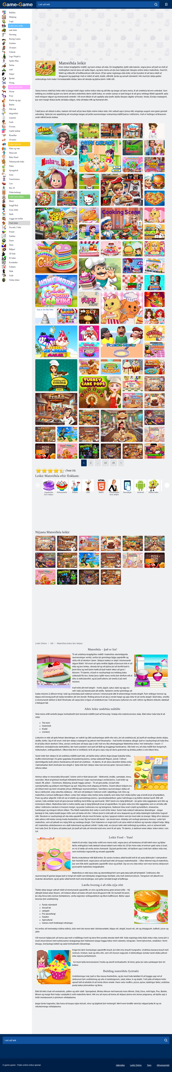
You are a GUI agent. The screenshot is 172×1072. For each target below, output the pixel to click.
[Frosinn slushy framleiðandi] (67, 316)
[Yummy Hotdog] (111, 366)
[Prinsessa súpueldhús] (154, 248)
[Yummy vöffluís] (89, 366)
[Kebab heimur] (56, 409)
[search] (156, 4)
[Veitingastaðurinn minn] (122, 426)
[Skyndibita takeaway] (89, 181)
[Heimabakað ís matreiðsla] (56, 291)
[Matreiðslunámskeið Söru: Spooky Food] (154, 417)
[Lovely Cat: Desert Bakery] (154, 434)
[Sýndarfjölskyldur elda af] (56, 224)
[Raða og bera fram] (133, 451)
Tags (149, 1065)
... (98, 463)
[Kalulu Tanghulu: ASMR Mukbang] (133, 164)
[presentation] (37, 485)
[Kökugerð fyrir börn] (154, 400)
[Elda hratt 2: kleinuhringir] (154, 164)
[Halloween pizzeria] (89, 316)
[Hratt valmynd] (133, 248)
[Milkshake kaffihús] (133, 383)
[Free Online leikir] (18, 4)
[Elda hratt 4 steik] (122, 190)
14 (105, 463)
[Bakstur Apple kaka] (89, 232)
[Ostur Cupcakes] (100, 156)
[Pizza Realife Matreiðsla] (45, 198)
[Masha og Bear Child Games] (56, 173)
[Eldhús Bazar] (133, 130)
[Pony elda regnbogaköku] (56, 257)
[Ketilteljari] (111, 451)
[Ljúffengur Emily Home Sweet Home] (89, 130)
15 (113, 463)
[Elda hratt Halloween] (133, 147)
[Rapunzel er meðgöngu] (154, 147)
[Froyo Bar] (154, 130)
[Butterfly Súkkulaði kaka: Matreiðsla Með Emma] (56, 375)
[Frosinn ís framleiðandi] (56, 342)
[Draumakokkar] (56, 139)
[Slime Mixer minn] (89, 299)
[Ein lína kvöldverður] (89, 434)
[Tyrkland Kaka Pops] (100, 392)
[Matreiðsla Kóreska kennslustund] (154, 350)
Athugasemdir (163, 1065)
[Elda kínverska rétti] (89, 417)
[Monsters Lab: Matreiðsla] (89, 451)
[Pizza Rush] (133, 282)
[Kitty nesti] (89, 198)
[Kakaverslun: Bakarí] (100, 274)
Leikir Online (136, 1065)
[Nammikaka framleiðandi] (89, 350)
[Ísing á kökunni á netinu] (45, 316)
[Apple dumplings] (154, 366)
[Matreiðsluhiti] (154, 181)
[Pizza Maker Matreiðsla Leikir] (154, 198)
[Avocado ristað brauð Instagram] (154, 265)
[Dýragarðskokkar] (122, 308)
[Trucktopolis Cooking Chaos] (154, 451)
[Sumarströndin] (67, 434)
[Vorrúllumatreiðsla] (154, 299)
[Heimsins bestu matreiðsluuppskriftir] (89, 333)
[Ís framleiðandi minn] (154, 333)
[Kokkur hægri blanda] (154, 232)
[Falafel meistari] (45, 434)
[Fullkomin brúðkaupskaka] (111, 248)
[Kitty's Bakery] (154, 215)
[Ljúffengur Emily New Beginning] (111, 130)
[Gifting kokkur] (133, 265)
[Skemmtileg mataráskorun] (154, 316)
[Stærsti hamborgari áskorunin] (89, 215)
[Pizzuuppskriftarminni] (45, 451)
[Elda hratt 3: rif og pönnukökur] (67, 198)
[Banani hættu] (133, 366)
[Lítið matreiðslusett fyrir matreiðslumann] (133, 400)
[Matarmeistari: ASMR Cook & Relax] (67, 451)
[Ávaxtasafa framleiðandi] (89, 248)
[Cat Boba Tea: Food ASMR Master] (154, 383)
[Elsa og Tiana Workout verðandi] (154, 282)
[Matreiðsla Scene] (122, 224)
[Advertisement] (69, 34)
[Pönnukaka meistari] (122, 342)
